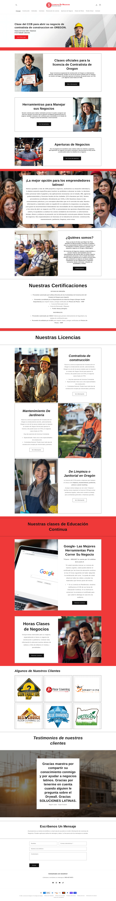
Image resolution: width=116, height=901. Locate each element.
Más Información (72, 84)
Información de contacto (91, 895)
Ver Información (79, 500)
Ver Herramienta (44, 124)
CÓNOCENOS (79, 268)
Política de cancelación (59, 897)
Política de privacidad (60, 895)
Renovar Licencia (79, 603)
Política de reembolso (49, 895)
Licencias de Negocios (28, 895)
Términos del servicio (71, 895)
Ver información (79, 394)
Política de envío (81, 895)
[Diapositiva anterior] (54, 819)
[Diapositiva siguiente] (61, 819)
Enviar (34, 865)
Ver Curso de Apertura (72, 158)
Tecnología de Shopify (38, 895)
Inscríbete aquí (21, 37)
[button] (16, 5)
